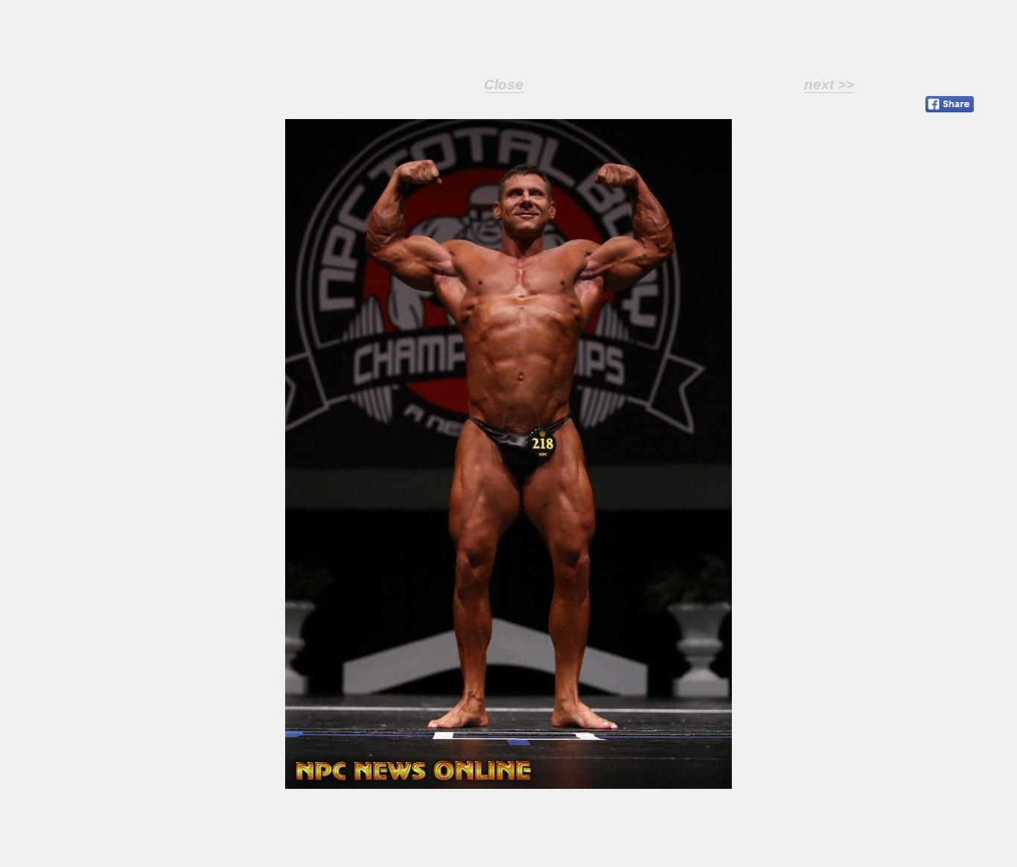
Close (503, 84)
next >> (829, 84)
